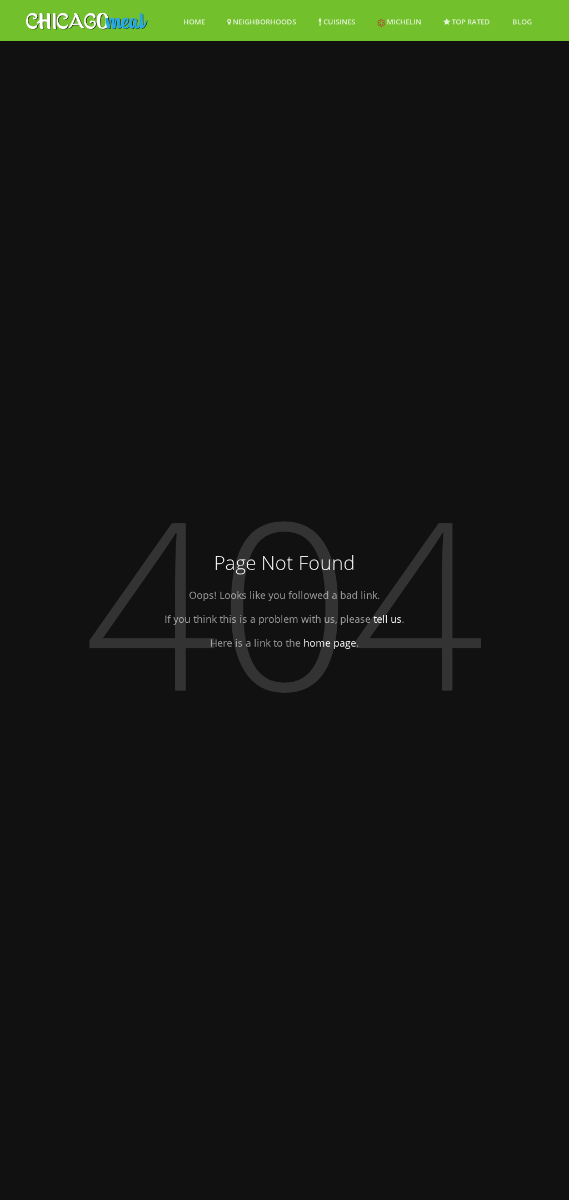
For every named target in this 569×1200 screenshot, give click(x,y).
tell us (387, 619)
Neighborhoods (263, 22)
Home (194, 22)
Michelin (403, 22)
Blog (522, 22)
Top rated (470, 22)
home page (329, 642)
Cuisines (338, 22)
